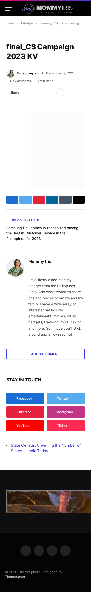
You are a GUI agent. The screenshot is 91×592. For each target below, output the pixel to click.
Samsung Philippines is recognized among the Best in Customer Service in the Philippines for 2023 (42, 233)
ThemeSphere (16, 577)
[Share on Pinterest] (42, 92)
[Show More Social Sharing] (60, 92)
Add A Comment (45, 354)
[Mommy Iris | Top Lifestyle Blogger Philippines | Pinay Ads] (47, 9)
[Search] (83, 9)
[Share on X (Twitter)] (34, 92)
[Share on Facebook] (26, 92)
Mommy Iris (30, 73)
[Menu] (8, 9)
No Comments (20, 81)
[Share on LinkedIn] (50, 92)
